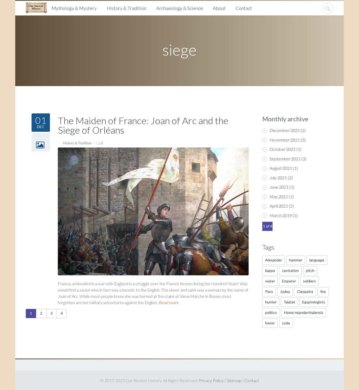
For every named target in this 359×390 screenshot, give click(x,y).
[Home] (38, 7)
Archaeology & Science (179, 8)
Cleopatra (305, 291)
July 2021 (278, 177)
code (286, 323)
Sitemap (234, 380)
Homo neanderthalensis (303, 312)
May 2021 (279, 196)
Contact (243, 8)
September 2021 (285, 158)
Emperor (289, 281)
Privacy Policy (211, 380)
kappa (270, 270)
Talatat (289, 302)
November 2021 (285, 139)
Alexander (273, 260)
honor (270, 323)
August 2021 (281, 168)
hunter (270, 302)
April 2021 (279, 205)
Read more (169, 302)
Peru (269, 291)
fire (323, 291)
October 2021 (283, 149)
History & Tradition (126, 8)
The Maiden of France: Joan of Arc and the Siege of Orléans (143, 125)
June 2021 (279, 187)
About (219, 8)
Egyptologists (313, 302)
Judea (285, 291)
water (270, 281)
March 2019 (281, 215)
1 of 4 (267, 226)
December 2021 (285, 130)
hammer (295, 260)
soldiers (309, 281)
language (316, 260)
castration (290, 270)
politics (271, 312)
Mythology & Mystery (74, 8)
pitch (310, 270)
